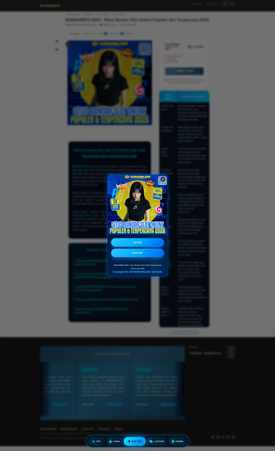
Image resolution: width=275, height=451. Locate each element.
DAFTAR (137, 252)
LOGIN (137, 242)
